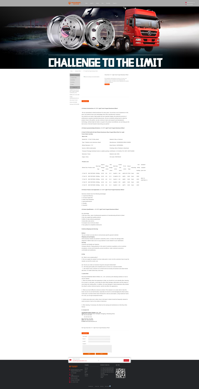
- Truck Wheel (102, 373)
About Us (91, 3)
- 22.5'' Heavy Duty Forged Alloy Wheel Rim (107, 370)
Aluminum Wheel (73, 77)
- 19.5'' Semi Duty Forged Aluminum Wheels (107, 369)
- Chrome (101, 377)
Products (97, 3)
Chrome (72, 84)
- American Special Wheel (104, 374)
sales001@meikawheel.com (191, 2)
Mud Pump (102, 386)
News (103, 3)
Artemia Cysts (97, 386)
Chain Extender (107, 386)
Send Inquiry (107, 84)
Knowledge (108, 3)
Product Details (85, 101)
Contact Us (114, 3)
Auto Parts (72, 82)
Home (86, 3)
